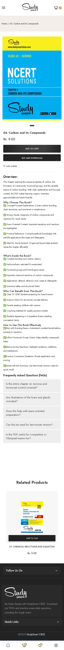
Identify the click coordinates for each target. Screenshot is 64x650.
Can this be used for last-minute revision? (29, 425)
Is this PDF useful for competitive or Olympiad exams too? (26, 436)
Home (4, 23)
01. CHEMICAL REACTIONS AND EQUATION (32, 546)
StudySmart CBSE (36, 634)
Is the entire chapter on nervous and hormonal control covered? (26, 385)
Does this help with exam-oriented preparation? (25, 413)
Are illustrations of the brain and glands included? (28, 399)
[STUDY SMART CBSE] (30, 7)
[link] (8, 645)
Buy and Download (32, 158)
